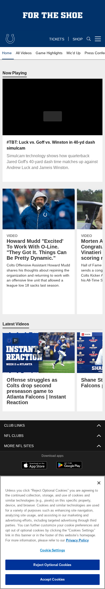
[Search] (89, 38)
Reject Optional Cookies (52, 565)
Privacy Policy (77, 540)
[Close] (98, 483)
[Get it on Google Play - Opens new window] (69, 467)
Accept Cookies (52, 579)
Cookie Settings (52, 550)
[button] (52, 116)
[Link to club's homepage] (10, 37)
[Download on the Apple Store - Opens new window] (34, 465)
